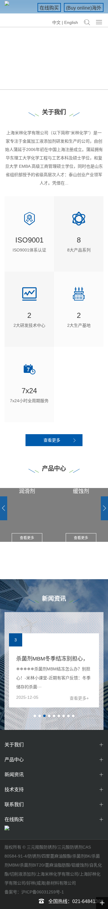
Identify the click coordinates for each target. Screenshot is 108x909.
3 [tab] (46, 718)
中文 (56, 22)
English (71, 22)
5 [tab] (56, 718)
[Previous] (3, 508)
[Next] (104, 508)
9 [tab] (75, 718)
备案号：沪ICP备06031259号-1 (34, 892)
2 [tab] (41, 718)
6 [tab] (60, 718)
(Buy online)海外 (83, 7)
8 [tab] (70, 718)
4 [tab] (51, 718)
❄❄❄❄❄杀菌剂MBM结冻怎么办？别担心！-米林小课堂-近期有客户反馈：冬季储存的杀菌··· (53, 678)
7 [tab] (65, 718)
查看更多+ (79, 698)
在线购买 (49, 7)
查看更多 (52, 440)
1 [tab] (36, 718)
